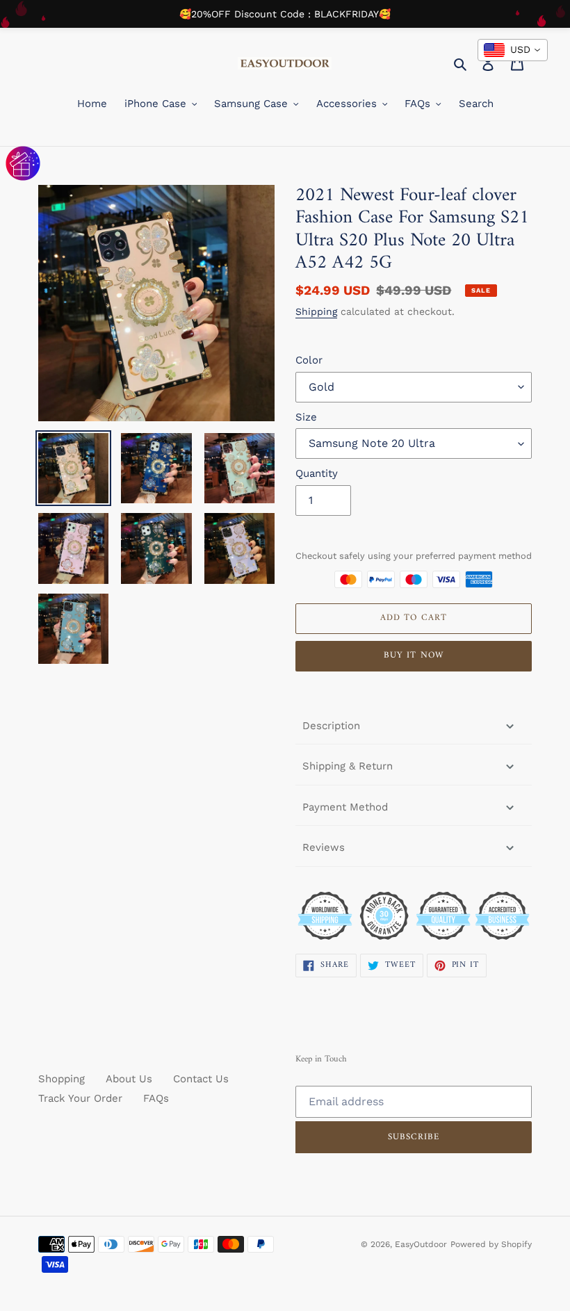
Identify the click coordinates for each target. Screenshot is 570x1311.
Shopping (61, 1079)
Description (331, 725)
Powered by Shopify (491, 1244)
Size (306, 417)
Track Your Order (80, 1098)
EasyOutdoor (421, 1244)
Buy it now (413, 655)
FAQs (156, 1098)
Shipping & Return (347, 766)
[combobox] (513, 50)
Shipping (316, 311)
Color (309, 360)
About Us (129, 1079)
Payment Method (345, 807)
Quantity (316, 473)
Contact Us (201, 1079)
